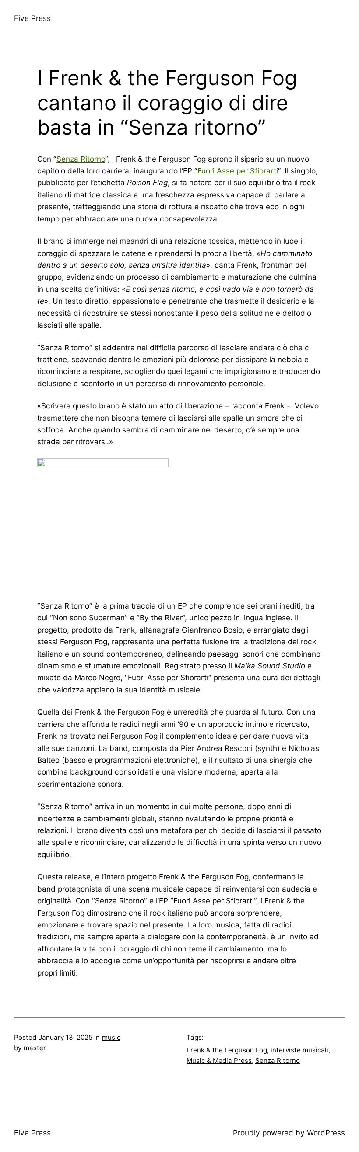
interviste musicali (299, 1050)
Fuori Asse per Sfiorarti (237, 170)
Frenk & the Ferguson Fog (227, 1050)
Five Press (32, 18)
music (111, 1037)
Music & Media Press (219, 1060)
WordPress (326, 1132)
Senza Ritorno (80, 158)
